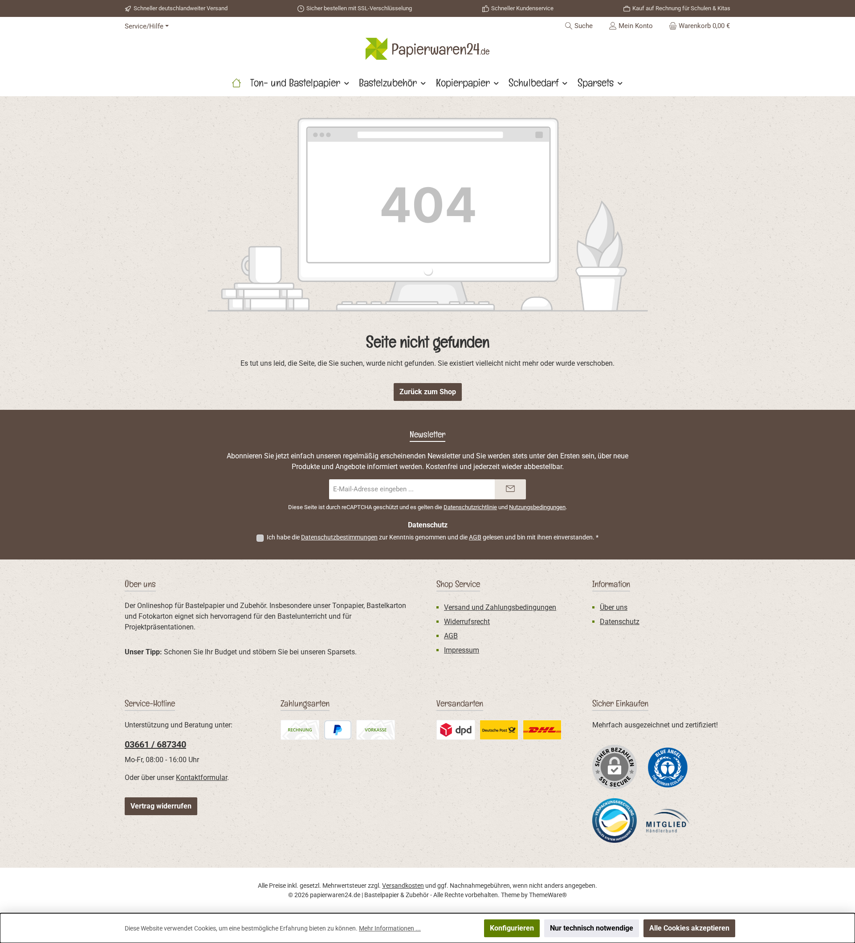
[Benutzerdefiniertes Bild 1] (668, 766)
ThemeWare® (548, 894)
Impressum (461, 650)
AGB (475, 537)
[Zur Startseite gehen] (427, 49)
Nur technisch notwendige (591, 928)
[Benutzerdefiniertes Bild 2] (455, 730)
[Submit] (510, 489)
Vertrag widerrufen (160, 806)
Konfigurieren (512, 928)
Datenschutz (619, 621)
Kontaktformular (201, 777)
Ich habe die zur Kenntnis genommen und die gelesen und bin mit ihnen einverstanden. (432, 537)
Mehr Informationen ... (390, 928)
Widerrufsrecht (467, 621)
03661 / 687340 (155, 744)
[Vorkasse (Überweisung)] (375, 730)
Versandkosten (403, 885)
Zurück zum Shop (427, 392)
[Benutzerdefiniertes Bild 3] (499, 730)
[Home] (236, 82)
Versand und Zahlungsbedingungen (500, 607)
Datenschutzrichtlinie (470, 507)
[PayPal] (338, 730)
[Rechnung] (300, 730)
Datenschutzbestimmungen (339, 537)
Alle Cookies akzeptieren (689, 928)
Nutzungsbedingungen (537, 507)
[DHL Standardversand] (542, 730)
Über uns (613, 607)
